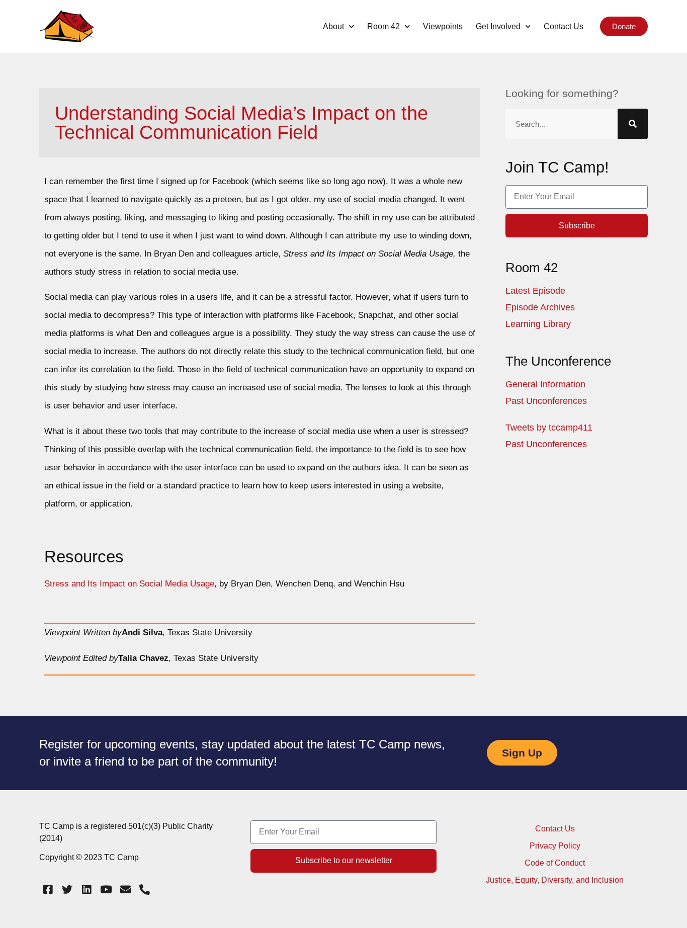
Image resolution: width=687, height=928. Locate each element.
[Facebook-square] (47, 889)
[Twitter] (67, 889)
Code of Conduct (555, 863)
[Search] (633, 124)
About (333, 26)
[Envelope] (125, 889)
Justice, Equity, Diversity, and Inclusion (555, 880)
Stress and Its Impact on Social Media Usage (129, 583)
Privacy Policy (555, 845)
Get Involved (498, 26)
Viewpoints (443, 26)
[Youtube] (106, 889)
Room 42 (383, 26)
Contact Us (563, 26)
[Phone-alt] (144, 889)
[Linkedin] (86, 889)
